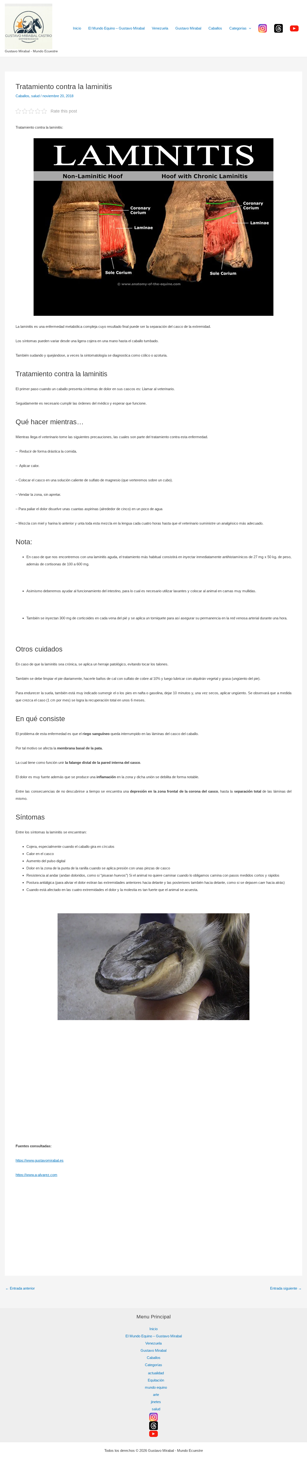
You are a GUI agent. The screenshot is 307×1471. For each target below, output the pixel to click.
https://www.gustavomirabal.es (40, 1160)
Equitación (156, 1380)
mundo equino (156, 1387)
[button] (249, 28)
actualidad (156, 1373)
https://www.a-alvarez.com (36, 1175)
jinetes (156, 1402)
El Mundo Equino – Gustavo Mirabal (116, 28)
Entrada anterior (20, 1288)
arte (156, 1395)
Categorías (238, 28)
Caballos (215, 28)
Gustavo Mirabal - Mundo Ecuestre (31, 51)
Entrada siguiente (286, 1288)
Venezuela (160, 28)
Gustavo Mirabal (188, 28)
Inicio (77, 28)
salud (35, 96)
